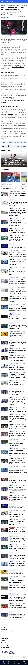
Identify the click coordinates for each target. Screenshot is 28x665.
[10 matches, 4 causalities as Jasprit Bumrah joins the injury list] (4, 564)
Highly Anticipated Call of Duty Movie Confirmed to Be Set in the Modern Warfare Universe (17, 598)
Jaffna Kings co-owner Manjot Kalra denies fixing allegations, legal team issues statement (17, 556)
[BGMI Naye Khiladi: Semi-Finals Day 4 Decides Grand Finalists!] (4, 230)
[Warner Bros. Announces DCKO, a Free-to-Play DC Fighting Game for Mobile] (4, 194)
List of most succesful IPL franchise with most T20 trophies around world (18, 607)
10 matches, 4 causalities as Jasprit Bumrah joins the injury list (17, 565)
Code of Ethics (5, 647)
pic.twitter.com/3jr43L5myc (8, 98)
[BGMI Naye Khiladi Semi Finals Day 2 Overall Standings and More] (4, 506)
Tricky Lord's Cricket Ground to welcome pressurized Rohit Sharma (17, 589)
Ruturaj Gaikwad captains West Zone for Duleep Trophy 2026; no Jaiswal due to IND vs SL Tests (17, 376)
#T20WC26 (23, 95)
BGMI (11, 228)
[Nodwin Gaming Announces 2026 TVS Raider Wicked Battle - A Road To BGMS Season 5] (4, 498)
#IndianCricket (16, 95)
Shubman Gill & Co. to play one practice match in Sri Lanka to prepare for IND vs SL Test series (17, 384)
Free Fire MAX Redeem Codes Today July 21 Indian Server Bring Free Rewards (17, 263)
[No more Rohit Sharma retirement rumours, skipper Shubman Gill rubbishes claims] (4, 442)
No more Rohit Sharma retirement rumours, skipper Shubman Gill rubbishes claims (18, 443)
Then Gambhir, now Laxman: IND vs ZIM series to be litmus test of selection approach (18, 326)
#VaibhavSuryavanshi (6, 95)
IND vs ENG (4, 625)
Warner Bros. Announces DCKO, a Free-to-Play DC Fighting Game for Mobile (17, 195)
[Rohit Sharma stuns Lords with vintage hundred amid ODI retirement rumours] (4, 513)
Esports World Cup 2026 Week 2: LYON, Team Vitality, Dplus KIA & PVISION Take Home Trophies (17, 359)
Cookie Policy (4, 645)
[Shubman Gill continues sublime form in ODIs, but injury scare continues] (4, 522)
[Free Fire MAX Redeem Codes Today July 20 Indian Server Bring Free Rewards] (4, 480)
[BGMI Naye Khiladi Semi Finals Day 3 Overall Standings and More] (4, 246)
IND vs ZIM (8, 663)
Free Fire (12, 259)
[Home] (10, 1)
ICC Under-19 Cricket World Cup (15, 142)
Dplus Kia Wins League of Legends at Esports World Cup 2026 (17, 462)
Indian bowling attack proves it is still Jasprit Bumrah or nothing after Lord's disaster (18, 540)
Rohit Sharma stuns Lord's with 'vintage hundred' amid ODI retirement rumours (17, 514)
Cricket (3, 142)
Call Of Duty (11, 314)
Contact (3, 636)
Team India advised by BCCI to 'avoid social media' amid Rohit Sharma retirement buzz (17, 615)
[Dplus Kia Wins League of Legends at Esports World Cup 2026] (4, 461)
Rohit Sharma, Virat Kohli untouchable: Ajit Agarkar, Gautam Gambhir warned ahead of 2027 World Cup (10, 187)
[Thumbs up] (3, 146)
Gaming (11, 191)
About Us (3, 642)
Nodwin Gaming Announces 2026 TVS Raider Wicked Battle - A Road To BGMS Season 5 (17, 499)
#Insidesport (4, 97)
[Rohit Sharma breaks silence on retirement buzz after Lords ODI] (4, 409)
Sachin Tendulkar (8, 114)
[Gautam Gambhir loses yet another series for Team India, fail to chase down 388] (4, 530)
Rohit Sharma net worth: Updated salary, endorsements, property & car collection (17, 580)
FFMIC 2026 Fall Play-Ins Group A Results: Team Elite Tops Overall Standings (17, 300)
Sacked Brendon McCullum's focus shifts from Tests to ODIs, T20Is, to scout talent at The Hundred (18, 254)
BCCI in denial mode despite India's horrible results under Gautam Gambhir (16, 392)
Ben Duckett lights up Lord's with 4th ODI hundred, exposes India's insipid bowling (18, 548)
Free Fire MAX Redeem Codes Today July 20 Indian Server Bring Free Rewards (18, 480)
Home (2, 623)
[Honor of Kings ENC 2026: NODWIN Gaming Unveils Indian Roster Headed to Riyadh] (4, 203)
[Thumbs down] (8, 146)
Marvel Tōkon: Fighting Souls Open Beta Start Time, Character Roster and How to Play (17, 291)
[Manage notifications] (24, 657)
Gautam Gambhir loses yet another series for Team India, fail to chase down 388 (17, 531)
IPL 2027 (3, 627)
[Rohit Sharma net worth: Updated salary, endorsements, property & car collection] (4, 579)
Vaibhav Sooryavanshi (7, 632)
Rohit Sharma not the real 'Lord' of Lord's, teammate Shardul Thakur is (17, 435)
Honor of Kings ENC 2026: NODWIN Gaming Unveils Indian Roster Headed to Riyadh (18, 203)
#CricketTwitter (12, 97)
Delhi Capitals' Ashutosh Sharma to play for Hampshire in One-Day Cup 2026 (18, 343)
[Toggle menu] (2, 1)
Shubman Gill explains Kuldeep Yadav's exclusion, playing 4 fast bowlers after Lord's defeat (17, 367)
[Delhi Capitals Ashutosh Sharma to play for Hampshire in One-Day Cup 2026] (4, 343)
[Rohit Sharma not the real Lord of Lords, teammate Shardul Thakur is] (4, 434)
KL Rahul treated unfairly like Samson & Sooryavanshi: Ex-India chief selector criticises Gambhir (17, 308)
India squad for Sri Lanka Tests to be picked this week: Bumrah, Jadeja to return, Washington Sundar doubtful (13, 161)
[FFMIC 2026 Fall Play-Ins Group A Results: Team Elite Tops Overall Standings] (4, 299)
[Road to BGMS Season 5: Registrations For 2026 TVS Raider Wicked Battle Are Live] (4, 238)
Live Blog (12, 527)
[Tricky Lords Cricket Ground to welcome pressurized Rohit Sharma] (4, 588)
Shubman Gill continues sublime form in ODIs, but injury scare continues (17, 523)
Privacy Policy (4, 638)
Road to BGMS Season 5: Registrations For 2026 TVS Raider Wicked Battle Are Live (17, 239)
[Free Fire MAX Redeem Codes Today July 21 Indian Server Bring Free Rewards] (4, 262)
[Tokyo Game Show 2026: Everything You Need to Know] (4, 572)
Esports (11, 200)
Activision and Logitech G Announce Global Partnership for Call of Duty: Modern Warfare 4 (17, 318)
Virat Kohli (4, 629)
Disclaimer (4, 640)
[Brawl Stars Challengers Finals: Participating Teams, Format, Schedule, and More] (4, 334)
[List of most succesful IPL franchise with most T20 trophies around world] (4, 606)
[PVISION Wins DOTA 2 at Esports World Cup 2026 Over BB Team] (4, 426)
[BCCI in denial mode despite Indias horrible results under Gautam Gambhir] (4, 392)
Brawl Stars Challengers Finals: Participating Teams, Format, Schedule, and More (17, 335)
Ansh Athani (5, 17)
